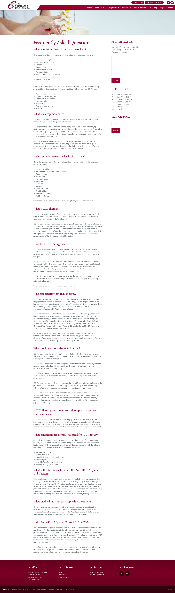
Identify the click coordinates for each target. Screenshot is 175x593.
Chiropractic (112, 7)
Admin (170, 589)
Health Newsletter (141, 7)
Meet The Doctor (64, 577)
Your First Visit (63, 575)
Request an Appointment (96, 575)
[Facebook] (168, 2)
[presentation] (8, 589)
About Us (98, 7)
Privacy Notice (70, 589)
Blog (155, 7)
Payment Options (166, 7)
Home (89, 7)
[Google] (172, 2)
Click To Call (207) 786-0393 (147, 2)
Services (125, 7)
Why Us (61, 572)
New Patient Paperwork (96, 572)
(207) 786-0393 (35, 579)
